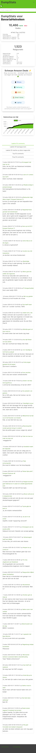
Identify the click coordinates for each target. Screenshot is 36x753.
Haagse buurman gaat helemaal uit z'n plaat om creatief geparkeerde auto (18, 484)
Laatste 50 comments (18, 143)
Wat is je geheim (28, 296)
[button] (33, 2)
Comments (5, 747)
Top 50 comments (18, 153)
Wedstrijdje (26, 261)
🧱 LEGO (18, 92)
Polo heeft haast (27, 304)
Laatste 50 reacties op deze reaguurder (18, 150)
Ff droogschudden (28, 288)
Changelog (16, 747)
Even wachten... (26, 372)
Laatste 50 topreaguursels (18, 147)
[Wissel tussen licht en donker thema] (1, 6)
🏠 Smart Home (18, 97)
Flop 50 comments (18, 157)
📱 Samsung (18, 87)
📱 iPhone (18, 82)
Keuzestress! (26, 584)
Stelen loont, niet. (28, 312)
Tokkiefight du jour (28, 403)
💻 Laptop (18, 102)
